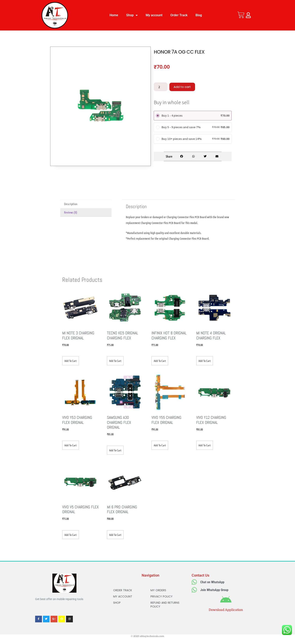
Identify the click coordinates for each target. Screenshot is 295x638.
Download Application (226, 610)
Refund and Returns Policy (165, 604)
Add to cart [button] (70, 360)
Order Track (178, 15)
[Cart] (240, 14)
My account (154, 15)
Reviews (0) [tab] (70, 212)
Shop (130, 15)
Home (114, 15)
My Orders (158, 590)
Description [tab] (70, 204)
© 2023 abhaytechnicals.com (147, 636)
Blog (198, 15)
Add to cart (182, 87)
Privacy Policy (162, 596)
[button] (181, 156)
